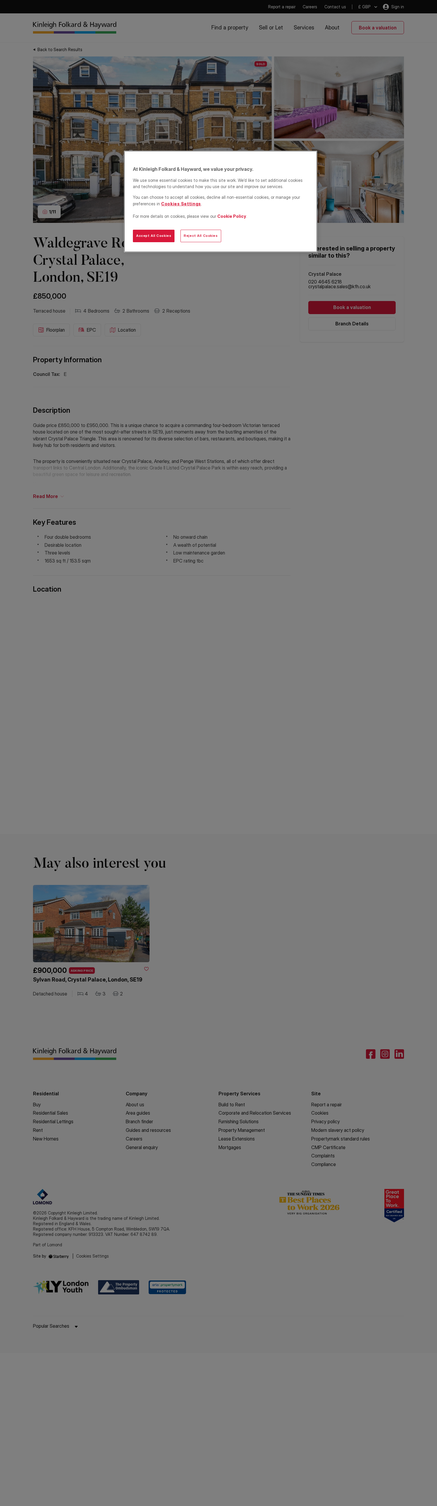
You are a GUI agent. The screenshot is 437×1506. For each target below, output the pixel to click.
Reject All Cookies (201, 236)
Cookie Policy (231, 216)
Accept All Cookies (153, 236)
